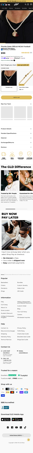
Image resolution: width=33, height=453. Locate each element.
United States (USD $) (16, 435)
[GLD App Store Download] (6, 419)
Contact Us (4, 328)
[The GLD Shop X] (21, 427)
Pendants (4, 288)
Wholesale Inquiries (23, 317)
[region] (16, 189)
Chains (3, 285)
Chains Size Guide (23, 334)
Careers (19, 314)
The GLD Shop (21, 442)
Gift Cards (20, 291)
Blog (18, 309)
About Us (4, 307)
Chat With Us (6, 352)
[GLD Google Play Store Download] (17, 419)
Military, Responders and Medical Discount (24, 302)
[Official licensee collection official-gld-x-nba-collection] (9, 4)
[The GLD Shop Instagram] (8, 427)
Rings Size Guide (22, 339)
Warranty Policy (6, 336)
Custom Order (21, 306)
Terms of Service (6, 339)
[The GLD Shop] (16, 4)
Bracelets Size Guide (23, 336)
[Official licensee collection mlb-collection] (6, 4)
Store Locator (5, 310)
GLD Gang (4, 304)
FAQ (2, 302)
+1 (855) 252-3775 (7, 360)
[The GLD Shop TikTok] (25, 427)
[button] (25, 4)
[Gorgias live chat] (29, 440)
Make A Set (21, 288)
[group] (16, 1)
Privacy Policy (21, 328)
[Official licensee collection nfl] (1, 4)
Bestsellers (4, 282)
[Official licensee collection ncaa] (3, 4)
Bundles (20, 282)
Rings (3, 291)
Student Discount (6, 313)
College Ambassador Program (7, 316)
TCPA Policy (21, 331)
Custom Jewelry (22, 285)
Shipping (4, 334)
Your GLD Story (22, 311)
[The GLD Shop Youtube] (16, 427)
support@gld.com (23, 352)
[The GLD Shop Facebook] (12, 427)
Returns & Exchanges (8, 331)
